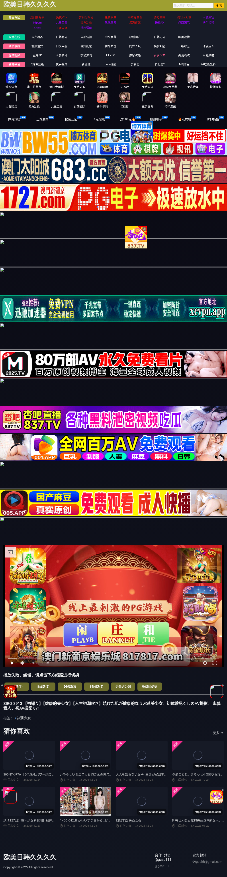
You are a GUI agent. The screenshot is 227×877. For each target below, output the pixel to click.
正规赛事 (42, 119)
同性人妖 (135, 46)
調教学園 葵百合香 (128, 820)
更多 (216, 733)
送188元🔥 (127, 119)
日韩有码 (61, 37)
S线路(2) (43, 686)
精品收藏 (14, 46)
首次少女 (159, 55)
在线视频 (14, 55)
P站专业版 (37, 64)
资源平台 (14, 64)
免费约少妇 (123, 686)
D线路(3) (70, 686)
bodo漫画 (111, 64)
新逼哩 (86, 64)
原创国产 (135, 37)
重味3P (37, 55)
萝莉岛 (135, 64)
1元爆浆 (99, 119)
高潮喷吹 (184, 55)
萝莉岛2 (160, 64)
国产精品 (37, 37)
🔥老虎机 (184, 119)
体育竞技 (14, 119)
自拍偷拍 (86, 37)
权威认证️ (71, 119)
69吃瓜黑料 (208, 64)
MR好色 (184, 64)
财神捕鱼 (213, 119)
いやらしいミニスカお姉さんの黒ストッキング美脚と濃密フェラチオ (108, 774)
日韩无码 (159, 37)
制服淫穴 (37, 46)
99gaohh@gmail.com (207, 861)
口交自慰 (61, 46)
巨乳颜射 (208, 55)
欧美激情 (184, 37)
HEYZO (110, 55)
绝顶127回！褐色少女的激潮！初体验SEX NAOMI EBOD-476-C (46, 820)
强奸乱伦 (86, 46)
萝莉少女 (24, 718)
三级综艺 (184, 46)
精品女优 (110, 46)
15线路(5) (96, 686)
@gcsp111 (162, 866)
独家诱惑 (135, 55)
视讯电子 (156, 119)
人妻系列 (61, 55)
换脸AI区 (159, 46)
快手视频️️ (61, 64)
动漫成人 (208, 46)
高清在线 (14, 37)
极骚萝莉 (86, 55)
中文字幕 (110, 37)
